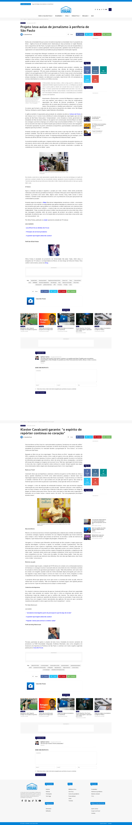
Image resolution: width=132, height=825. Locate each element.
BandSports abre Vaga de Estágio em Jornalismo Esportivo (28, 328)
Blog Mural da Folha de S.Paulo (54, 280)
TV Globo (65, 284)
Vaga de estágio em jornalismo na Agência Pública (103, 328)
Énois (30, 282)
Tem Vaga (23, 326)
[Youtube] (106, 9)
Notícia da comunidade (67, 282)
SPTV (55, 284)
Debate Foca (86, 120)
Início (21, 19)
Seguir (95, 66)
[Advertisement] (54, 272)
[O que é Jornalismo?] (87, 133)
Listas (77, 326)
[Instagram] (97, 9)
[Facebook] (95, 9)
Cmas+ (70, 280)
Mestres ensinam (86, 134)
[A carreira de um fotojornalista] (87, 119)
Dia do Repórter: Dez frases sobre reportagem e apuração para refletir (48, 4)
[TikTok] (102, 9)
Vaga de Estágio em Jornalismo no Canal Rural (66, 328)
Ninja (59, 282)
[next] (111, 4)
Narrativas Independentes (44, 282)
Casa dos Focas (28, 34)
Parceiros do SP (38, 284)
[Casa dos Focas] (21, 34)
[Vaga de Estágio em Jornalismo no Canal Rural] (66, 319)
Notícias (25, 19)
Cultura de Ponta (77, 280)
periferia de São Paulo (47, 284)
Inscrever (95, 75)
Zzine (70, 284)
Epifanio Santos (45, 357)
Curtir (87, 66)
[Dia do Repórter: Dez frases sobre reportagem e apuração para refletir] (84, 319)
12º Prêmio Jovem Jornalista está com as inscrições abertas (99, 125)
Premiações (86, 127)
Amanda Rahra (34, 280)
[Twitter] (104, 9)
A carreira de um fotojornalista (96, 117)
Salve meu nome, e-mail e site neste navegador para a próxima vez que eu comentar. (56, 389)
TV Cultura (60, 284)
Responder (42, 362)
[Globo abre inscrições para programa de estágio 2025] (47, 319)
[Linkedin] (100, 9)
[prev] (108, 4)
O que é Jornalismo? (97, 131)
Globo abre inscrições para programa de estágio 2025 (46, 328)
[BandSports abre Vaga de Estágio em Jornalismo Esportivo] (28, 319)
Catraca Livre (64, 280)
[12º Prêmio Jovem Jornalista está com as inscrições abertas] (87, 126)
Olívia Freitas (76, 282)
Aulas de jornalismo (42, 280)
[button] (110, 9)
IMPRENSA (35, 282)
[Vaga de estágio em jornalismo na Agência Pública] (103, 319)
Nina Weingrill (53, 282)
